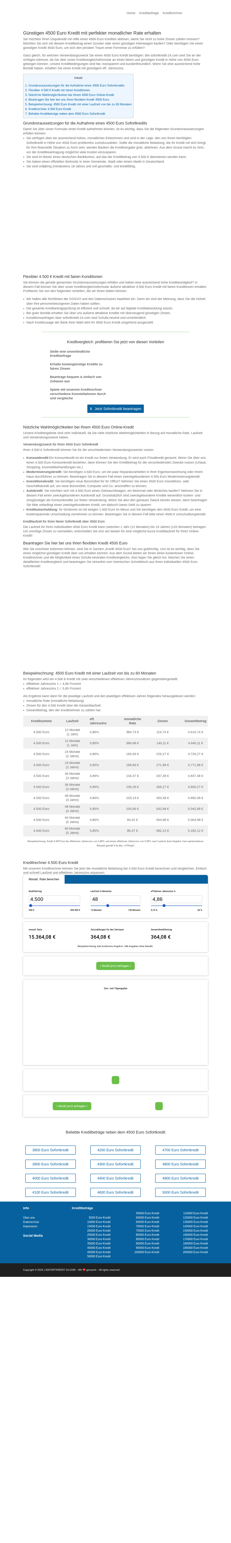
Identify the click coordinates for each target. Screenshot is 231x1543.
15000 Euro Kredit (98, 1226)
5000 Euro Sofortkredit (180, 1192)
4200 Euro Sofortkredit (115, 1150)
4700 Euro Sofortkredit (180, 1150)
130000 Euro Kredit (195, 1221)
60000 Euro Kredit (147, 1217)
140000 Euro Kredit (195, 1226)
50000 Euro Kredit (98, 1256)
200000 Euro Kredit (195, 1252)
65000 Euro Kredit (147, 1221)
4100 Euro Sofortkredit (50, 1192)
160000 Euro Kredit (195, 1234)
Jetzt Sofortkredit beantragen (118, 409)
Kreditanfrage (149, 13)
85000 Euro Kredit (147, 1239)
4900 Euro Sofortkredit (180, 1178)
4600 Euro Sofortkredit (115, 1192)
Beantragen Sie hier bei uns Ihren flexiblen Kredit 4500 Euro (67, 99)
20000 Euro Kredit (98, 1230)
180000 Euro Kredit (195, 1243)
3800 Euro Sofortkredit (50, 1150)
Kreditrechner (172, 13)
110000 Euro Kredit (195, 1213)
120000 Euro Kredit (195, 1217)
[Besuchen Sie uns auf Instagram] (31, 1246)
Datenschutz (31, 1221)
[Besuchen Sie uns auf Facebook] (25, 1246)
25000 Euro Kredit (98, 1234)
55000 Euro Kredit (147, 1213)
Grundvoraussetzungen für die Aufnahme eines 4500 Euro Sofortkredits (75, 85)
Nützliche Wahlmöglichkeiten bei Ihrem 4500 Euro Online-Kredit (69, 95)
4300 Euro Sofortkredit (115, 1164)
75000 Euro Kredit (147, 1230)
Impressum (30, 1226)
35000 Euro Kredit (98, 1243)
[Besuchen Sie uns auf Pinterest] (37, 1246)
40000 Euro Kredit (98, 1247)
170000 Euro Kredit (195, 1239)
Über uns (29, 1217)
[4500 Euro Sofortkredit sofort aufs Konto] (115, 268)
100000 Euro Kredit (146, 1252)
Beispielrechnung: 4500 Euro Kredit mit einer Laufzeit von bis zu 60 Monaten (78, 104)
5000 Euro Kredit (99, 1217)
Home (131, 13)
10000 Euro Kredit (98, 1221)
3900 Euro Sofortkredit (50, 1164)
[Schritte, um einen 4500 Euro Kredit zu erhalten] (115, 665)
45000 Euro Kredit (98, 1252)
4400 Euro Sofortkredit (115, 1178)
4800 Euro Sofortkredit (180, 1164)
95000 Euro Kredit (147, 1247)
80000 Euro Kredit (147, 1234)
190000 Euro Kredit (195, 1247)
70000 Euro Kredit (147, 1226)
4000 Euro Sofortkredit (50, 1178)
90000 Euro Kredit (147, 1243)
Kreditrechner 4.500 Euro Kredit (48, 109)
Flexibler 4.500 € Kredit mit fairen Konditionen (57, 90)
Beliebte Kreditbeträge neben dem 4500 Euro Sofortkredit (65, 113)
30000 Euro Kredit (98, 1239)
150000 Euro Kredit (195, 1230)
